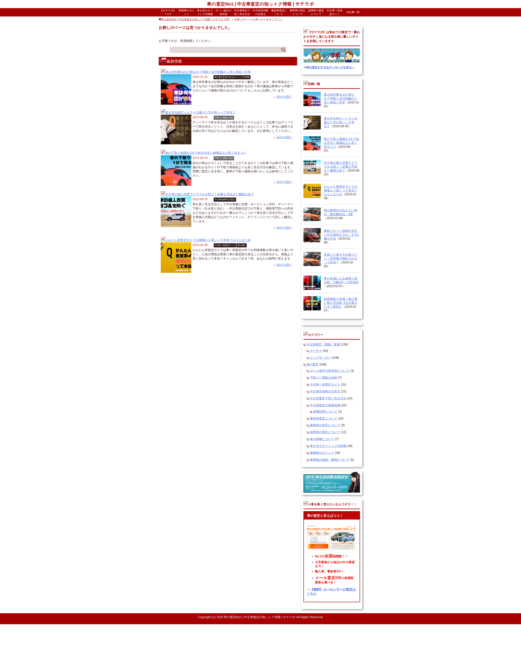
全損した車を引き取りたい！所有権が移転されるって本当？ (340, 258)
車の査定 (219, 77)
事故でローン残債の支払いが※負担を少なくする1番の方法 (341, 234)
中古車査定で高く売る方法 (242, 12)
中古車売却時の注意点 (260, 12)
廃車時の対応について (297, 12)
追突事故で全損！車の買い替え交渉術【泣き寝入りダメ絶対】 (340, 302)
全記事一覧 (353, 12)
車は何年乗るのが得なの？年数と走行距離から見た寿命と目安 (208, 72)
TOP (195, 19)
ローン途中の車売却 (223, 12)
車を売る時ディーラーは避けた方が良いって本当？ (200, 112)
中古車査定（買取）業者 (323, 344)
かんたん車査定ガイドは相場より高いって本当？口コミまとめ (208, 240)
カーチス (316, 350)
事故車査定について (279, 12)
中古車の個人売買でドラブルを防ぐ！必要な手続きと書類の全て (209, 194)
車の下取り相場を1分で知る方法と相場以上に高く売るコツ (205, 152)
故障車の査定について (316, 12)
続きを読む (284, 96)
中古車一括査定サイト (335, 12)
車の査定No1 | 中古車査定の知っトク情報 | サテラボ (260, 4)
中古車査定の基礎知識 (325, 405)
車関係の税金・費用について (329, 459)
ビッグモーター (320, 357)
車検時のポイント (186, 12)
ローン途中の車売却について (329, 370)
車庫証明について (325, 411)
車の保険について (322, 439)
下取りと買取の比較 (224, 117)
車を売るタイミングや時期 (205, 12)
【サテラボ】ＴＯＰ (168, 12)
